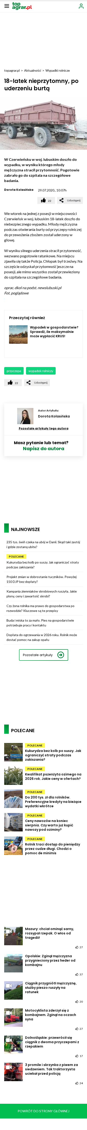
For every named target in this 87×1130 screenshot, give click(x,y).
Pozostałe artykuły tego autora (43, 428)
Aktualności (32, 70)
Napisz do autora (43, 448)
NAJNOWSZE (25, 529)
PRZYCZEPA (14, 371)
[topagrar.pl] (22, 6)
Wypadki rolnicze (57, 70)
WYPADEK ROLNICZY (41, 371)
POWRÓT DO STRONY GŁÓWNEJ (43, 1111)
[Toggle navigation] (6, 5)
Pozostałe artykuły (38, 655)
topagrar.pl (12, 70)
